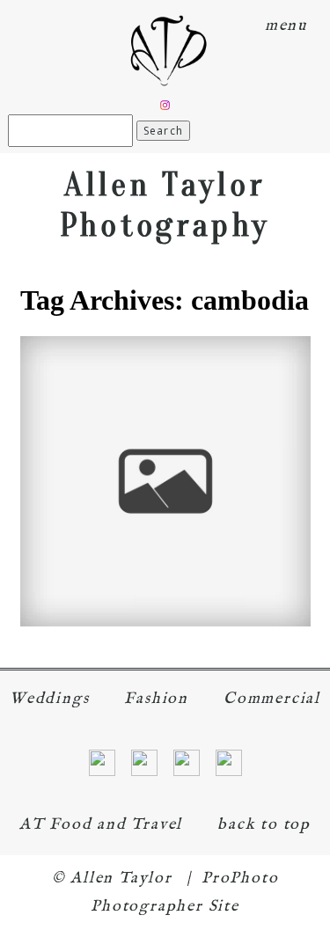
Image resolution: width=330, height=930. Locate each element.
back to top (264, 825)
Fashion (156, 699)
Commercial (272, 699)
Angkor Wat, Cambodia (163, 450)
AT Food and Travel (100, 825)
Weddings (49, 699)
